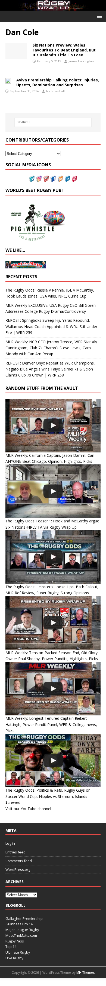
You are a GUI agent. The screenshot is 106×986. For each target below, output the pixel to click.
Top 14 (10, 946)
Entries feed (15, 852)
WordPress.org (17, 869)
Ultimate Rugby (17, 952)
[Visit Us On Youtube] (45, 179)
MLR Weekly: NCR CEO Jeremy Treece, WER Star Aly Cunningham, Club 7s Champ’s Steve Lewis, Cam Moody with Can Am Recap (51, 348)
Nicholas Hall (55, 91)
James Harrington (81, 61)
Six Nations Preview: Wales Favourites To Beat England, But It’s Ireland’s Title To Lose (64, 49)
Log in (10, 843)
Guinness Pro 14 (19, 923)
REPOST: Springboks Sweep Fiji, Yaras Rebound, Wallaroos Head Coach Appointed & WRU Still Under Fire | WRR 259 (51, 326)
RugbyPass (14, 941)
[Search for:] (53, 122)
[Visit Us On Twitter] (31, 179)
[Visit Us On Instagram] (38, 179)
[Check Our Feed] (60, 179)
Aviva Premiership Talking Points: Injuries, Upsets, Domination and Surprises (57, 82)
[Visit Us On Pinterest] (74, 179)
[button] (98, 16)
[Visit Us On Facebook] (53, 179)
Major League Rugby (22, 929)
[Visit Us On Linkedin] (67, 179)
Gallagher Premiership (24, 918)
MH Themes (85, 972)
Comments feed (18, 860)
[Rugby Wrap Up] (53, 7)
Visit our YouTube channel (28, 808)
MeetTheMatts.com (21, 935)
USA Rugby (14, 958)
